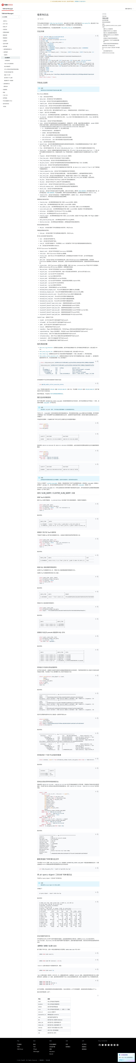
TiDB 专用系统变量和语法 (56, 393)
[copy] (98, 36)
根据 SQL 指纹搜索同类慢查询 (110, 32)
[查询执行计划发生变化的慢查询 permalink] (58, 667)
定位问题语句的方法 (107, 50)
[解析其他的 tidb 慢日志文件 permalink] (60, 859)
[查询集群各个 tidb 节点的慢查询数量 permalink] (62, 755)
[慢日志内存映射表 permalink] (52, 397)
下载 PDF (41, 19)
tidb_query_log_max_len (46, 351)
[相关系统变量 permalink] (48, 344)
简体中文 (129, 8)
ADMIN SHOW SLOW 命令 (108, 52)
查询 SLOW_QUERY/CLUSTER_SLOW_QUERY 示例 (111, 25)
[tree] (10, 64)
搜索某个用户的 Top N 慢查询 (110, 30)
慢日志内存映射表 (106, 22)
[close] (133, 1055)
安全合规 (48, 1060)
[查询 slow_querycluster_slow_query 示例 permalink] (76, 493)
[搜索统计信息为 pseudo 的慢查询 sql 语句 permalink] (66, 632)
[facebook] (108, 1045)
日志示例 (104, 16)
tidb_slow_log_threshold (46, 347)
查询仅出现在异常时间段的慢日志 (110, 43)
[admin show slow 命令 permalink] (58, 946)
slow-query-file (86, 23)
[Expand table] (97, 995)
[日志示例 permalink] (45, 31)
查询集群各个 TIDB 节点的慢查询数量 (111, 41)
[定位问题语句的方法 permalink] (51, 936)
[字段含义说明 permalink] (48, 83)
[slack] (111, 1045)
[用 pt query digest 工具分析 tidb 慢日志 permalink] (73, 875)
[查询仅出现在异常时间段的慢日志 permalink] (59, 781)
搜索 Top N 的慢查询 (108, 28)
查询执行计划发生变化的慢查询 (110, 38)
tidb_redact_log (44, 353)
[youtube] (117, 1045)
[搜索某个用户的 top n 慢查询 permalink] (57, 532)
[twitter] (102, 1045)
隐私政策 (42, 1060)
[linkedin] (105, 1045)
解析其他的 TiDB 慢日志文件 (108, 45)
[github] (99, 1045)
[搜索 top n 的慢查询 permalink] (51, 497)
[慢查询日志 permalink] (50, 15)
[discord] (114, 1045)
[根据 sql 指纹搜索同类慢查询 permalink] (57, 567)
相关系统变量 (105, 20)
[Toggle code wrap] (96, 36)
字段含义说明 (105, 18)
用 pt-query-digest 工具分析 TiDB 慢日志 (111, 48)
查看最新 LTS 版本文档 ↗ (80, 1)
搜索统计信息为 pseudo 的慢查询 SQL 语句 (111, 35)
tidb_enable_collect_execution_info (49, 356)
